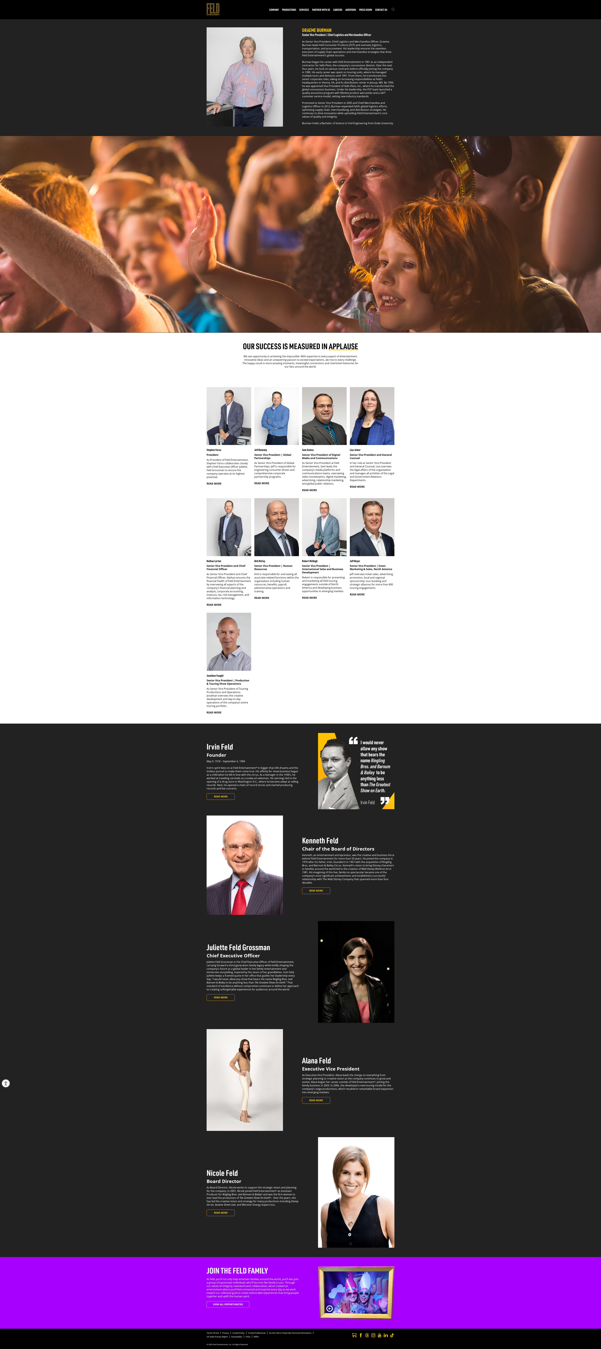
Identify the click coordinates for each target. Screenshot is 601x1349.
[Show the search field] (393, 9)
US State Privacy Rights (217, 1337)
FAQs (248, 1337)
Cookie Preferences (257, 1333)
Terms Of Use (213, 1333)
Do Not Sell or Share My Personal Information (290, 1333)
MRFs (256, 1337)
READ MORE (214, 483)
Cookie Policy (238, 1333)
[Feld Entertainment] (213, 14)
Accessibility (236, 1337)
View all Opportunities (228, 1304)
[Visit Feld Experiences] (354, 1336)
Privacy (225, 1333)
